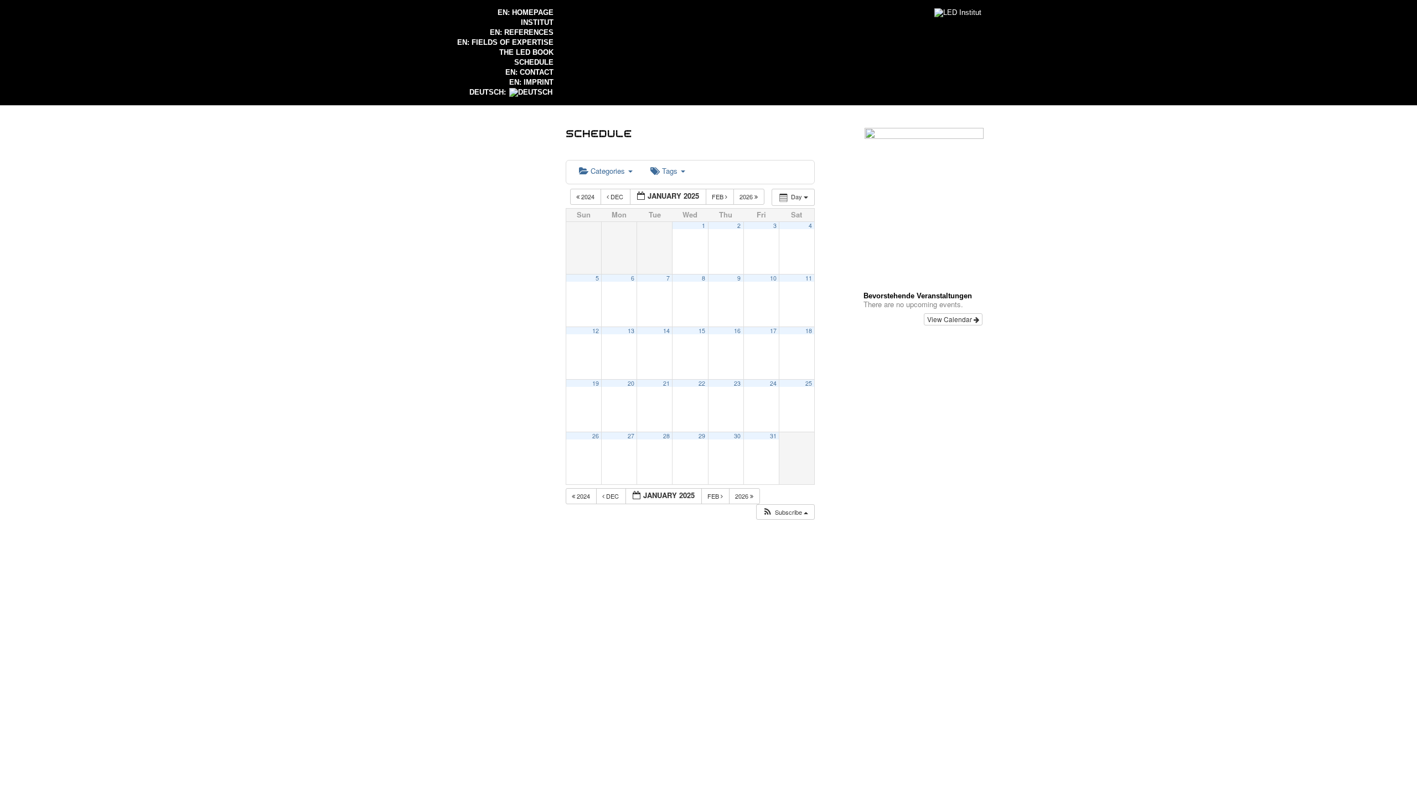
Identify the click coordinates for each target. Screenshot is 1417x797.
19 (595, 383)
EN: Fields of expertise (505, 42)
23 (737, 383)
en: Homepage (526, 12)
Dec (617, 196)
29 (702, 436)
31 (773, 436)
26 (595, 436)
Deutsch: (488, 92)
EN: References (522, 32)
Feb (718, 196)
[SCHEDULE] (599, 132)
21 (666, 383)
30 (737, 436)
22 (702, 383)
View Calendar (950, 319)
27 (631, 436)
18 (808, 331)
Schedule (534, 62)
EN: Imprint (531, 82)
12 (595, 331)
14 (666, 331)
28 (666, 436)
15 (702, 331)
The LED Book (526, 52)
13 (631, 331)
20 (631, 383)
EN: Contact (529, 72)
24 (773, 383)
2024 (588, 196)
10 (773, 278)
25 (808, 383)
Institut (537, 22)
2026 (746, 196)
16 (737, 331)
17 (773, 331)
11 (808, 278)
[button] (785, 512)
